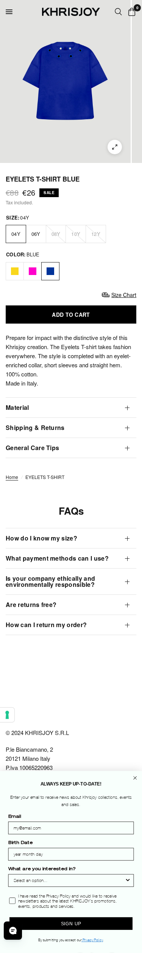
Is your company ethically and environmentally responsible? (50, 581)
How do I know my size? (41, 538)
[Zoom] (115, 147)
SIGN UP (71, 923)
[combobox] (69, 881)
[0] (130, 12)
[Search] (118, 12)
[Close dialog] (135, 778)
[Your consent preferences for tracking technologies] (7, 715)
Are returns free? (31, 604)
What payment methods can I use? (57, 558)
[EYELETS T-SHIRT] (15, 271)
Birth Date (20, 843)
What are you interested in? (41, 870)
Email (14, 817)
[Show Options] (128, 881)
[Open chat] (13, 930)
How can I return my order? (46, 624)
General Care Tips (32, 447)
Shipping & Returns (35, 427)
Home (12, 477)
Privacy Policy (92, 940)
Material (17, 407)
